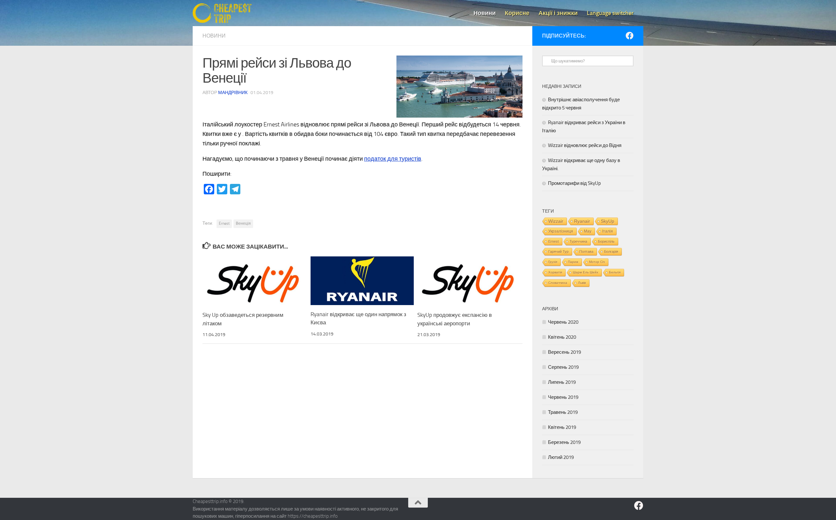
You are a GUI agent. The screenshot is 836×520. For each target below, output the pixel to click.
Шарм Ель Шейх (585, 272)
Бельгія (614, 272)
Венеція (243, 223)
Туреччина (578, 241)
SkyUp (607, 221)
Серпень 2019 (563, 367)
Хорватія (555, 272)
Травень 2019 (563, 412)
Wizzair (555, 221)
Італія (607, 231)
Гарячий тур (558, 251)
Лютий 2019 (561, 457)
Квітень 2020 (562, 337)
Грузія (552, 262)
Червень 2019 (563, 397)
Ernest (224, 223)
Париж (573, 262)
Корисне (517, 13)
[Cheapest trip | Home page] (222, 13)
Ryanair (582, 221)
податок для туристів (392, 158)
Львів (582, 282)
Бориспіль (606, 241)
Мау (587, 231)
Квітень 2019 (562, 427)
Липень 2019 (562, 382)
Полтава (586, 251)
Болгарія (611, 251)
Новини (485, 13)
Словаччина (557, 282)
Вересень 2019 (564, 352)
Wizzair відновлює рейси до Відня (584, 145)
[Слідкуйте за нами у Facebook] (630, 36)
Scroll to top (418, 503)
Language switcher (610, 13)
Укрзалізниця (560, 231)
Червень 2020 (563, 322)
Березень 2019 (564, 442)
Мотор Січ (597, 262)
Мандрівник (233, 92)
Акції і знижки (558, 13)
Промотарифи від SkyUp (574, 183)
